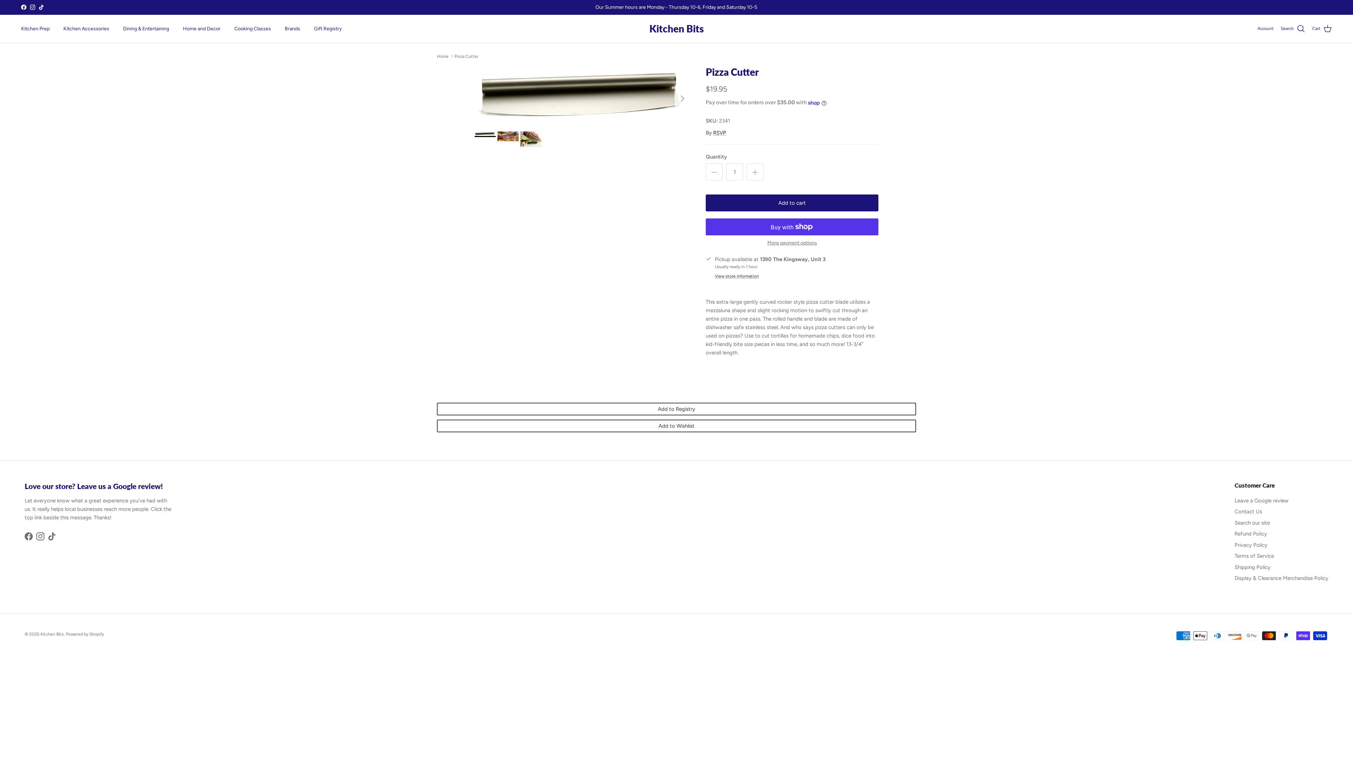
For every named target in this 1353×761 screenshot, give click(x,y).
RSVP (719, 133)
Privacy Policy (1251, 545)
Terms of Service (1254, 556)
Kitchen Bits (52, 634)
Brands (292, 29)
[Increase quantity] (755, 171)
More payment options (792, 243)
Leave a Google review (1262, 500)
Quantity (716, 157)
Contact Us (1248, 511)
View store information (737, 276)
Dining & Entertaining (146, 29)
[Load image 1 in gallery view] (582, 95)
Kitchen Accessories (86, 29)
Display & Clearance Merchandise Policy (1281, 578)
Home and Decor (202, 29)
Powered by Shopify (85, 634)
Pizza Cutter (466, 56)
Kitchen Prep (35, 29)
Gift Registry (328, 29)
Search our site (1252, 523)
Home (443, 56)
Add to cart (792, 203)
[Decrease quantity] (714, 171)
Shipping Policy (1253, 567)
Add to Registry (676, 409)
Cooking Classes (252, 29)
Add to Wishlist (676, 426)
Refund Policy (1251, 534)
